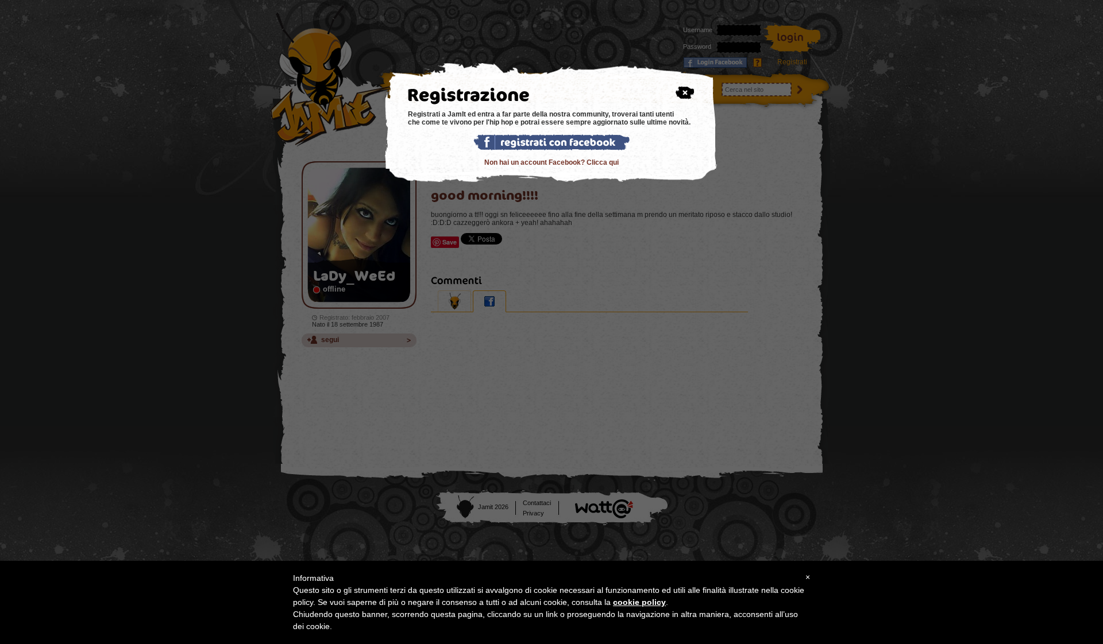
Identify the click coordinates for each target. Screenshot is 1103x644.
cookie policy (639, 602)
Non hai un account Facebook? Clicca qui (551, 162)
